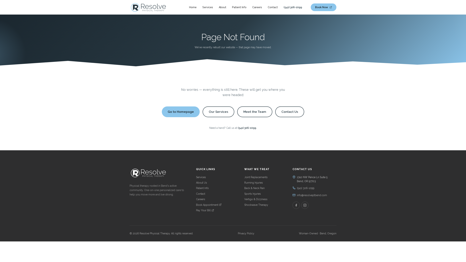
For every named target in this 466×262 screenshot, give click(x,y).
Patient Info (239, 7)
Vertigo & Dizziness (255, 199)
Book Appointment (207, 204)
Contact (273, 7)
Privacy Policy (246, 233)
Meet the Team (254, 112)
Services (207, 7)
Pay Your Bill (203, 210)
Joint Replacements (256, 177)
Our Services (218, 112)
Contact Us (289, 112)
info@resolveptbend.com (312, 195)
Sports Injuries (252, 193)
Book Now (321, 7)
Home (193, 7)
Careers (257, 7)
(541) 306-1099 (293, 7)
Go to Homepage (181, 112)
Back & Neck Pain (254, 188)
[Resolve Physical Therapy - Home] (148, 7)
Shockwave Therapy (256, 204)
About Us (201, 182)
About (222, 7)
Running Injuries (253, 182)
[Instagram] (305, 205)
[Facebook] (296, 205)
